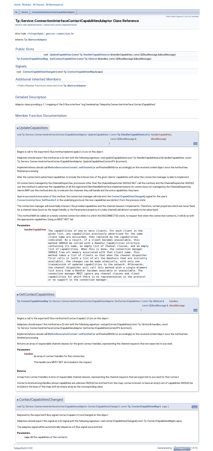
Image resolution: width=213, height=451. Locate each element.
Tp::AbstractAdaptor (35, 39)
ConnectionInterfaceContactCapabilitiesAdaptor (53, 12)
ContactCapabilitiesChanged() (128, 196)
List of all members (191, 16)
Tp (16, 12)
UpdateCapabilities (60, 54)
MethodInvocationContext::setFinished (70, 167)
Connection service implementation (60, 25)
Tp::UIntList (91, 58)
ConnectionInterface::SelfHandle (36, 200)
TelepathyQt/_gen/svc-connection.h (51, 33)
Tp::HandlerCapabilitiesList (94, 54)
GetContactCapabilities (63, 58)
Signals (179, 16)
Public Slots (170, 16)
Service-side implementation (28, 25)
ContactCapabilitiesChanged (39, 71)
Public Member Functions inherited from (52, 85)
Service (25, 12)
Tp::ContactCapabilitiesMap (32, 58)
